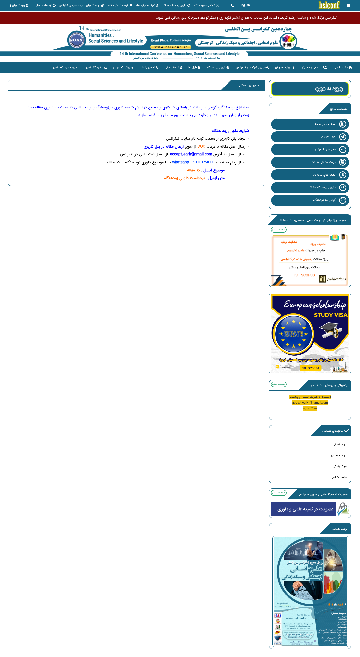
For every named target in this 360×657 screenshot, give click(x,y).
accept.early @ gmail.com (310, 402)
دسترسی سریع (339, 108)
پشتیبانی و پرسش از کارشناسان (329, 385)
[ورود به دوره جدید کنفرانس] (310, 88)
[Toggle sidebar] (348, 5)
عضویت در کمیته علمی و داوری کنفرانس (323, 494)
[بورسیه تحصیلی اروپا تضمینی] (310, 333)
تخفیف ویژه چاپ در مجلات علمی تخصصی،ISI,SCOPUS (313, 220)
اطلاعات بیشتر (278, 229)
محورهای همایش (332, 430)
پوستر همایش (339, 528)
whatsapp (192, 162)
